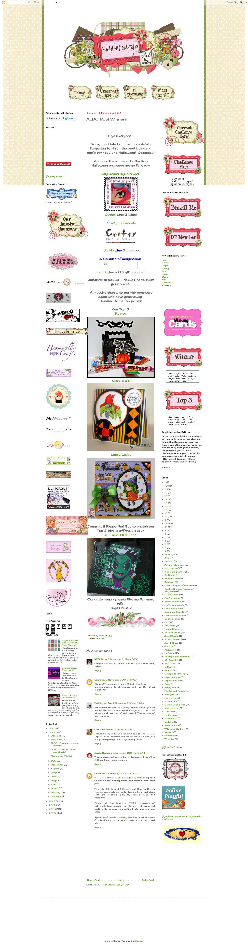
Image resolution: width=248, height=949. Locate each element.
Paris (167, 684)
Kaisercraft (170, 650)
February (56, 792)
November (57, 739)
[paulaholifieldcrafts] (182, 175)
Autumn (168, 561)
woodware (170, 735)
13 (165, 496)
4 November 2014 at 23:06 (116, 729)
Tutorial (168, 711)
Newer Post (93, 880)
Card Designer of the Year (178, 585)
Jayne (165, 265)
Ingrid (101, 272)
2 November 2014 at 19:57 (121, 680)
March (55, 788)
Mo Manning (171, 660)
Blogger (138, 941)
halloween (169, 625)
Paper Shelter (172, 680)
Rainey (120, 313)
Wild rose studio (173, 729)
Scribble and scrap (174, 704)
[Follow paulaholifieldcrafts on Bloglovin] (60, 120)
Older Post (148, 880)
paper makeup (172, 677)
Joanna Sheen (172, 639)
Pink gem (169, 694)
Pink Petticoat (172, 698)
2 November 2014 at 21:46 (128, 703)
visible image (171, 715)
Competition (171, 594)
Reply (97, 670)
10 (166, 486)
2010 (53, 813)
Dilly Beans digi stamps (120, 174)
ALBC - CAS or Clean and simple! (63, 750)
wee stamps (171, 725)
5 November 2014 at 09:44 (129, 753)
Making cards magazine (177, 656)
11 (165, 489)
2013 (52, 801)
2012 (52, 805)
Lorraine (166, 282)
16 (165, 506)
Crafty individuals (121, 223)
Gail (96, 729)
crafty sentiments (174, 605)
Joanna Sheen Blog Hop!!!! (69, 669)
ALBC (102, 638)
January (55, 796)
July (53, 772)
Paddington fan (103, 703)
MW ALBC (170, 663)
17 (165, 510)
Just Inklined (171, 643)
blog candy (170, 568)
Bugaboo (169, 582)
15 (165, 503)
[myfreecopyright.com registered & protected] (182, 819)
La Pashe (169, 653)
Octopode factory (174, 673)
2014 (52, 732)
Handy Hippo (171, 629)
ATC (166, 558)
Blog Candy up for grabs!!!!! (70, 696)
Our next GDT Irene (120, 535)
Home (121, 880)
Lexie (165, 274)
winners (168, 732)
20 (166, 523)
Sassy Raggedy (103, 753)
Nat (164, 279)
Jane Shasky (171, 636)
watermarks (170, 718)
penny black (171, 687)
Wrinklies (169, 739)
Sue (164, 271)
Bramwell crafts (173, 578)
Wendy (166, 268)
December (57, 735)
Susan (165, 277)
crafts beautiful (173, 601)
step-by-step (171, 708)
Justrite (168, 646)
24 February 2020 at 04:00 (123, 773)
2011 (52, 809)
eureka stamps (172, 618)
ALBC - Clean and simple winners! (64, 744)
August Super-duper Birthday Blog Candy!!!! (70, 642)
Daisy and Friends (174, 612)
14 (165, 499)
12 (165, 492)
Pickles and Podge (174, 691)
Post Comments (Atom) (115, 884)
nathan (168, 667)
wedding (169, 722)
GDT (167, 622)
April (54, 784)
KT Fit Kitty (100, 659)
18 (165, 513)
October (56, 761)
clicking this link (128, 817)
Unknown (99, 680)
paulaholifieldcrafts (41, 10)
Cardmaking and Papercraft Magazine (179, 590)
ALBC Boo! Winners (61, 756)
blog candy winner (174, 571)
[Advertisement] (107, 910)
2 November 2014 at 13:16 (123, 659)
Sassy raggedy (120, 380)
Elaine (165, 262)
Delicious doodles (174, 615)
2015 (52, 728)
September (57, 764)
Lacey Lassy (120, 454)
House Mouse (172, 632)
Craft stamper (172, 598)
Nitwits (168, 670)
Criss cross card (173, 608)
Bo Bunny (169, 575)
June (54, 776)
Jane (164, 260)
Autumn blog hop (174, 565)
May (54, 780)
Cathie (110, 214)
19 (96, 638)
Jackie (109, 250)
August (55, 768)
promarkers (170, 701)
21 (165, 527)
